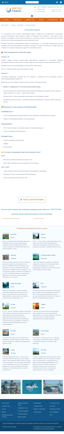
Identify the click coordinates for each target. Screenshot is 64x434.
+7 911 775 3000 (41, 11)
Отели (4, 409)
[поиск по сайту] (37, 2)
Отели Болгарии (39, 218)
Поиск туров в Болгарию (33, 200)
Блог (51, 415)
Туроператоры (52, 19)
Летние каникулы (22, 414)
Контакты (52, 406)
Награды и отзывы (55, 409)
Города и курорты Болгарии (11, 218)
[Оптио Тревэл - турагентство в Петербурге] (13, 9)
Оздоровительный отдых (23, 404)
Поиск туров (17, 19)
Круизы (41, 19)
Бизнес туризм (22, 416)
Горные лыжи (37, 412)
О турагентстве (54, 403)
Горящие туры (30, 19)
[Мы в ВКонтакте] (57, 2)
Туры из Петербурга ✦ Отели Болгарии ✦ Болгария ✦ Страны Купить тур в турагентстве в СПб (30, 423)
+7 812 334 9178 (41, 9)
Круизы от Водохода (39, 409)
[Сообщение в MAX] (61, 2)
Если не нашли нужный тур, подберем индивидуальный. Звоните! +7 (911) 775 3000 (31, 209)
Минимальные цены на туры (7, 416)
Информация (37, 403)
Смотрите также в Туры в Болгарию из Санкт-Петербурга (32, 214)
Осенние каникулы (23, 411)
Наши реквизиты (54, 412)
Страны (6, 19)
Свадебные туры (22, 408)
